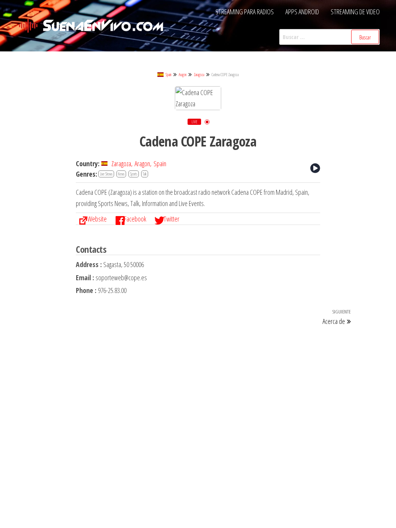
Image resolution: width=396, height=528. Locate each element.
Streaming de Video (355, 11)
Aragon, (143, 163)
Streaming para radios (244, 11)
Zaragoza (199, 74)
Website (97, 219)
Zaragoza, (122, 163)
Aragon (182, 74)
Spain (168, 74)
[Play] (315, 168)
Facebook (135, 219)
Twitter (171, 219)
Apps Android (302, 11)
